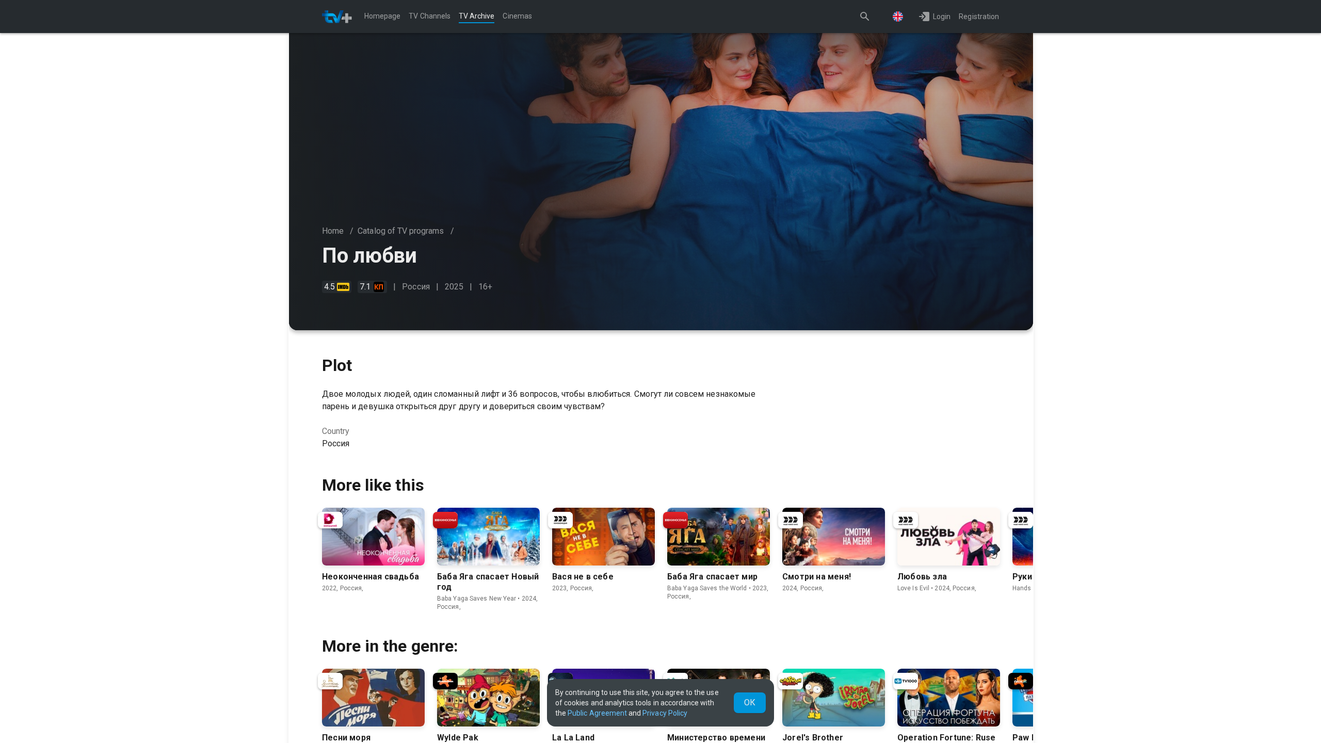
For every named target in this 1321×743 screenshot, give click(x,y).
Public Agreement (597, 713)
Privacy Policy (664, 713)
